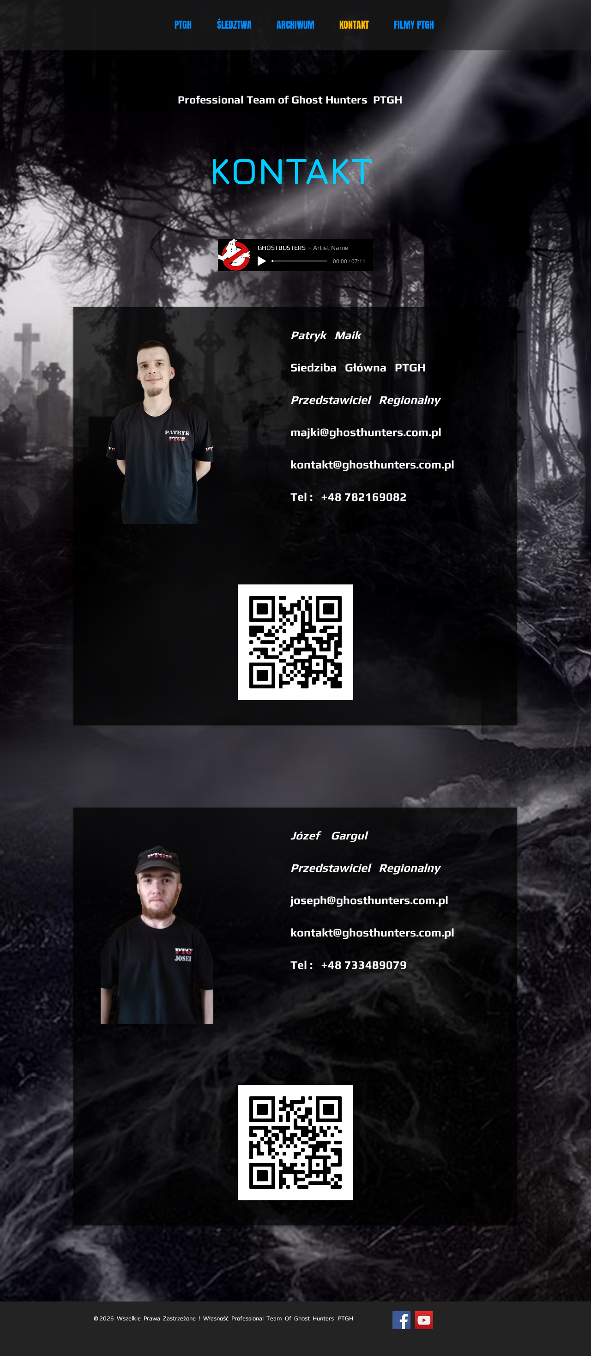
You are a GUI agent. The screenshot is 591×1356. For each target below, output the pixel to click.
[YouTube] (424, 1320)
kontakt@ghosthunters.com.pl (372, 464)
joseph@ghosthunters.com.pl (369, 900)
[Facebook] (401, 1320)
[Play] (262, 261)
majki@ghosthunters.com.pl (365, 432)
